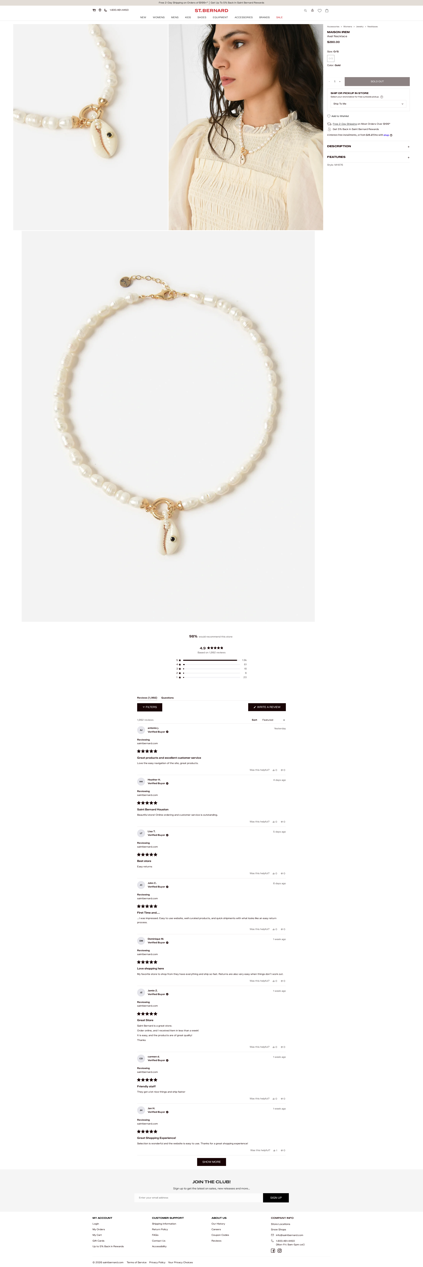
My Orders (99, 1229)
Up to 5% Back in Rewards (108, 1246)
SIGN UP (276, 1197)
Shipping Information (164, 1223)
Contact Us (158, 1240)
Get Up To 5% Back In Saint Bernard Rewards (237, 2)
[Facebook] (273, 1251)
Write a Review (271, 708)
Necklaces (372, 26)
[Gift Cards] (94, 10)
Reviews (216, 1240)
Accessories (244, 17)
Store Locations (280, 1224)
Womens (159, 17)
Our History (218, 1223)
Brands (264, 17)
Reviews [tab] (147, 698)
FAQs (155, 1235)
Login (96, 1223)
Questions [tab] (167, 698)
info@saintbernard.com (289, 1235)
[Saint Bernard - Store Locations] (100, 10)
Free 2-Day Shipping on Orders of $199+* (183, 2)
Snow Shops (278, 1229)
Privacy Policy (157, 1262)
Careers (216, 1229)
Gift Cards (98, 1240)
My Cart (97, 1235)
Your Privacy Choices (180, 1262)
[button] (211, 660)
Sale (279, 17)
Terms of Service (137, 1262)
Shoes (201, 17)
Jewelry (360, 26)
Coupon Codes (220, 1235)
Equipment (220, 17)
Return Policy (160, 1229)
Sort (255, 720)
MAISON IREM (338, 32)
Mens (174, 17)
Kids (188, 17)
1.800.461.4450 (285, 1241)
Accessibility (159, 1246)
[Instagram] (280, 1251)
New (143, 17)
